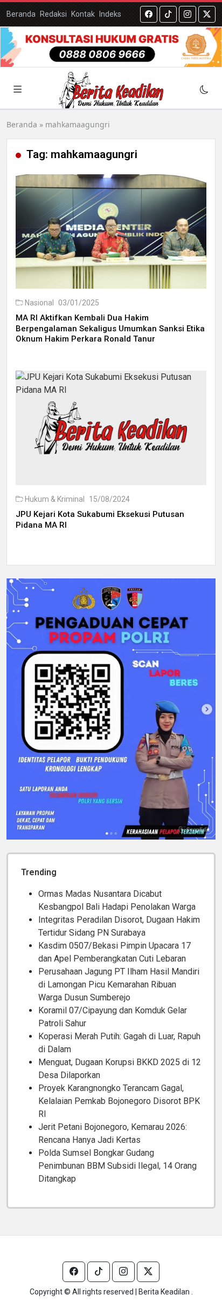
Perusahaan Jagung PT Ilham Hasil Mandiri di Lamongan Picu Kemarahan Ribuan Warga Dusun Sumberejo (118, 984)
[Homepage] (111, 90)
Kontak (83, 14)
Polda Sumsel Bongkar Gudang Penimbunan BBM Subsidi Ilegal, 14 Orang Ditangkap (117, 1166)
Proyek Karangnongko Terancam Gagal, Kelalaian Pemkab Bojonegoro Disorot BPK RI (119, 1101)
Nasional (39, 302)
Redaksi (53, 14)
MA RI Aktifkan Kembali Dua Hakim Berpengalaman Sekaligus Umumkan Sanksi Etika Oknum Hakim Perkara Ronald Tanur (110, 328)
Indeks (110, 14)
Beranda (21, 14)
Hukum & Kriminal (55, 499)
